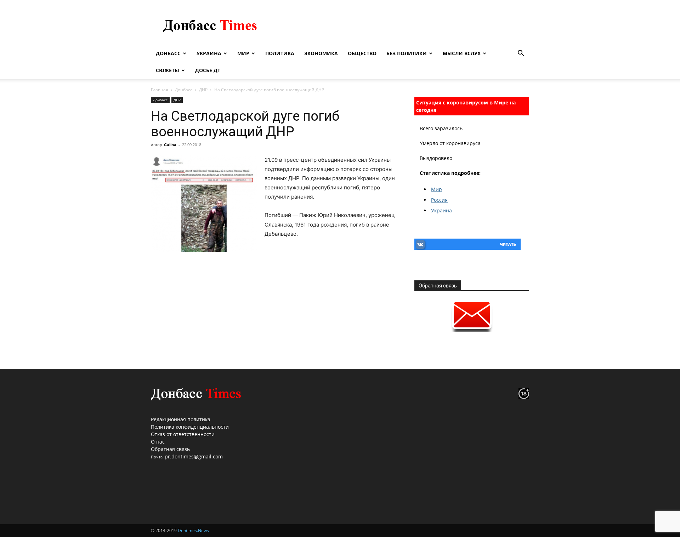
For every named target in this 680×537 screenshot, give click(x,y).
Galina (170, 144)
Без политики (406, 53)
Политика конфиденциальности (190, 426)
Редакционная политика (180, 419)
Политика (279, 53)
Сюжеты (167, 70)
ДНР (203, 90)
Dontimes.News (193, 530)
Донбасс (168, 53)
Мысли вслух (462, 53)
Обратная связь (170, 449)
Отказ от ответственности (183, 434)
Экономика (321, 53)
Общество (362, 53)
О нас (158, 441)
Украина (209, 53)
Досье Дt (207, 70)
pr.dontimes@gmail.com (194, 456)
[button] (520, 54)
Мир (243, 53)
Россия (439, 199)
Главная (159, 90)
